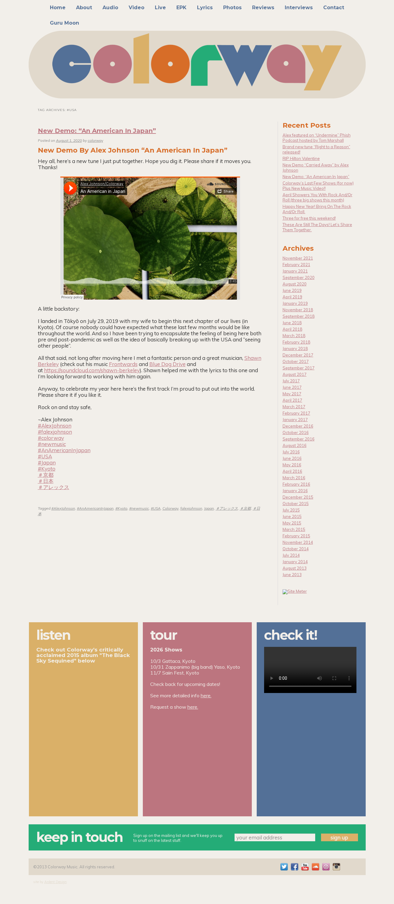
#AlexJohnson (63, 508)
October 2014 (296, 548)
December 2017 (298, 354)
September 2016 (299, 438)
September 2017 (299, 367)
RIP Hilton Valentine (301, 158)
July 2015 (291, 510)
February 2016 (296, 484)
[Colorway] (197, 64)
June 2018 (292, 322)
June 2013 (292, 574)
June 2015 (292, 516)
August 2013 (295, 568)
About (84, 7)
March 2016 (294, 477)
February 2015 (296, 535)
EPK (181, 7)
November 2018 (298, 309)
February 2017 (296, 413)
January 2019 (295, 303)
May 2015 (292, 522)
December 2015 (298, 497)
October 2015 (296, 503)
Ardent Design (55, 882)
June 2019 (292, 290)
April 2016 (292, 471)
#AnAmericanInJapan (95, 508)
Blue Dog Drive (167, 364)
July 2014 (291, 555)
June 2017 (292, 387)
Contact (333, 7)
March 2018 (294, 335)
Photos (232, 7)
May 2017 (292, 393)
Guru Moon (64, 23)
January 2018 (295, 348)
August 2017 (295, 374)
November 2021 (298, 258)
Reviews (263, 7)
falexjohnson (191, 508)
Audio (110, 7)
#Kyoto (121, 508)
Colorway (171, 508)
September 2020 (299, 277)
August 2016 (295, 445)
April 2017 (292, 400)
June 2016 (292, 458)
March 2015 (294, 529)
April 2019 (292, 296)
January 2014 (295, 561)
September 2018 (299, 316)
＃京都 (245, 508)
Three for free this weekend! (309, 218)
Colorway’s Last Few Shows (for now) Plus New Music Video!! (318, 186)
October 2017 (296, 361)
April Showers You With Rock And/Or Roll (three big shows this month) (317, 197)
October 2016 (296, 432)
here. (206, 695)
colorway (95, 140)
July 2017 (291, 380)
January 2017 (295, 419)
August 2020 (295, 283)
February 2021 (296, 264)
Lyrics (205, 7)
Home (58, 7)
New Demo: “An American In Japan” (97, 130)
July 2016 (291, 451)
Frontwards (123, 364)
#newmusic (139, 508)
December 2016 (298, 426)
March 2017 (294, 406)
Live (160, 7)
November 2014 (298, 542)
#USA (156, 508)
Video (136, 7)
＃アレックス (227, 508)
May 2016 (292, 464)
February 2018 (296, 342)
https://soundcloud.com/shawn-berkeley (92, 370)
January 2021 (295, 271)
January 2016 (295, 490)
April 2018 (292, 329)
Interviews (299, 7)
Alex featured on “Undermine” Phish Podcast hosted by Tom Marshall (317, 138)
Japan (209, 508)
